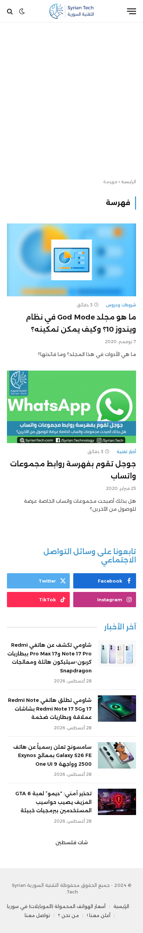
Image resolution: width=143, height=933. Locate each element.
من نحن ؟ (68, 915)
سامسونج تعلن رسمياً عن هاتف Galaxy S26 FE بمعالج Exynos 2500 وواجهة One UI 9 (52, 755)
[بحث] (10, 11)
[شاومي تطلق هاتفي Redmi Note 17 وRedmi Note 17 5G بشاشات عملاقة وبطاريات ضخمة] (117, 708)
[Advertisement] (71, 100)
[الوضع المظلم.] (21, 11)
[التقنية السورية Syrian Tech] (71, 11)
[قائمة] (131, 11)
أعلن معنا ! (98, 915)
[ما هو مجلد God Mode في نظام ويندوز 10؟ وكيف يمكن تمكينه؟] (71, 259)
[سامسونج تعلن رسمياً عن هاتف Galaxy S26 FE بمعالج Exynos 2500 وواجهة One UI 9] (117, 755)
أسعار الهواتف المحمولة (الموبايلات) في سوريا (56, 906)
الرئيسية (128, 181)
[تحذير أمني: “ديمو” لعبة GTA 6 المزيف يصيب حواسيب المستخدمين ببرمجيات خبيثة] (117, 802)
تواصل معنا (37, 915)
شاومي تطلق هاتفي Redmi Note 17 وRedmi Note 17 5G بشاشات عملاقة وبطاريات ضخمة (50, 708)
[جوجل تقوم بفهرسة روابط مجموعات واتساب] (71, 407)
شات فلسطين (72, 842)
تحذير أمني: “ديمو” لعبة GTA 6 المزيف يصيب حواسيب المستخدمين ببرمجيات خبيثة (53, 802)
